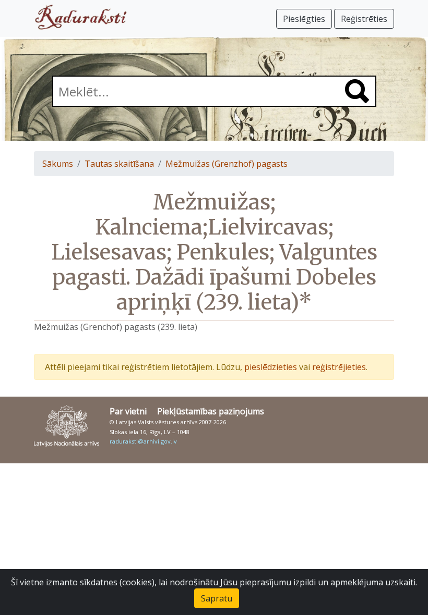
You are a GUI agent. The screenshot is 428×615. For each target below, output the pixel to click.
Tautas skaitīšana (119, 163)
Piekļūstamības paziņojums (210, 411)
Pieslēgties (304, 18)
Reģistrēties (364, 18)
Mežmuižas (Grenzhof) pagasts (226, 163)
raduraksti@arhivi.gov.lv (143, 441)
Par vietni (128, 411)
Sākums (57, 163)
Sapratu (216, 598)
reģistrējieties (339, 367)
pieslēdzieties (270, 367)
